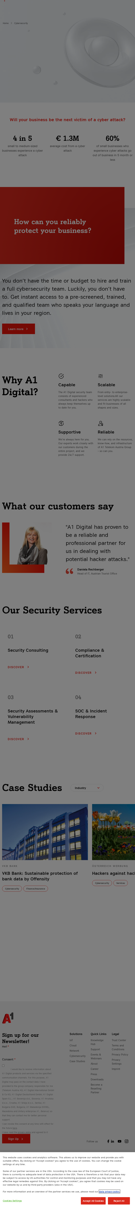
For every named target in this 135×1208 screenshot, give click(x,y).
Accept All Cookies (93, 1200)
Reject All (119, 1200)
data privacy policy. (109, 1191)
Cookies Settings (12, 1200)
